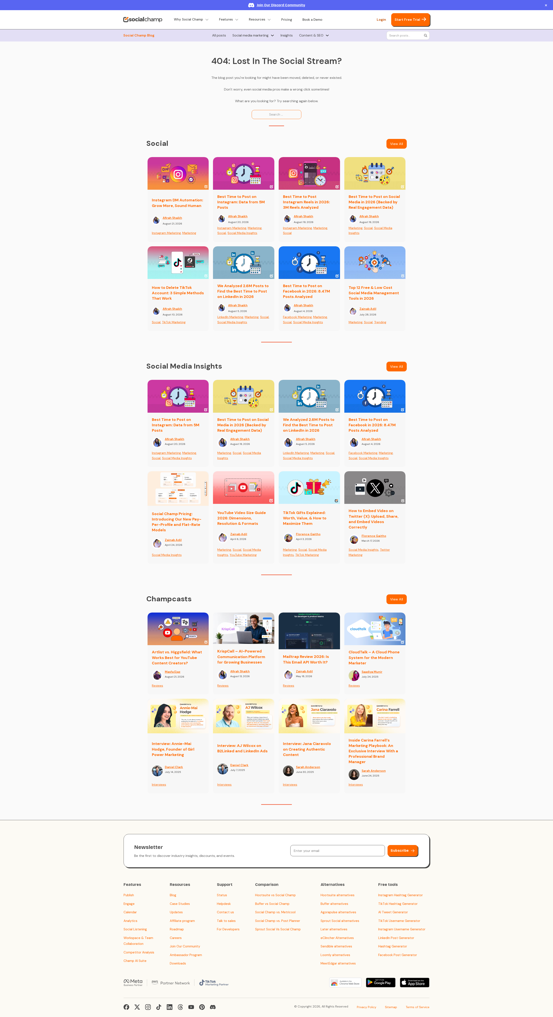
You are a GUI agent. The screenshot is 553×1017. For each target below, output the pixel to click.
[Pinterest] (202, 1007)
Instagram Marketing (166, 233)
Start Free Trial (407, 19)
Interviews (159, 784)
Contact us (225, 912)
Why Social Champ (188, 19)
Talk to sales (226, 921)
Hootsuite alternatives (337, 895)
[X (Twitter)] (137, 1007)
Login (381, 19)
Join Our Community (185, 946)
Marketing (189, 233)
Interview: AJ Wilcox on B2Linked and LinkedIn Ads (242, 748)
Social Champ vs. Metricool (275, 912)
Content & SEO (311, 35)
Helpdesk (224, 904)
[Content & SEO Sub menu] (327, 35)
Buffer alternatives (334, 904)
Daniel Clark (174, 767)
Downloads (178, 963)
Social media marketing (250, 35)
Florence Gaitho (308, 534)
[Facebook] (126, 1007)
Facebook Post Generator (397, 955)
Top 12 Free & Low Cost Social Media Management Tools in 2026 (374, 293)
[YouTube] (191, 1007)
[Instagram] (148, 1007)
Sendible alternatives (336, 946)
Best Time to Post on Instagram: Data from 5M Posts (241, 202)
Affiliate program (182, 921)
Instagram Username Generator (401, 929)
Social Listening (135, 929)
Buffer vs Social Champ (272, 904)
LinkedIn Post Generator (396, 938)
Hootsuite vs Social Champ (275, 895)
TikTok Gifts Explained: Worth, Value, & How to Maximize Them (304, 518)
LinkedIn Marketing (230, 317)
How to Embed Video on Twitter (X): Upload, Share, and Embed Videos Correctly (373, 519)
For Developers (228, 929)
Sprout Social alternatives (340, 921)
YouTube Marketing (243, 555)
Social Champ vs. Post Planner (277, 921)
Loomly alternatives (335, 955)
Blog (173, 895)
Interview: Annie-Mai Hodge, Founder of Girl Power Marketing (173, 749)
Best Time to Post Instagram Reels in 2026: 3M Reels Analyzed (306, 202)
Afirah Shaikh (172, 218)
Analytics (130, 921)
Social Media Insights (242, 233)
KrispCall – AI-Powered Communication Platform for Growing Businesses (241, 657)
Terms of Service (417, 1007)
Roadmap (177, 929)
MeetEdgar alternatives (338, 963)
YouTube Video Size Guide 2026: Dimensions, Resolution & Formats (241, 518)
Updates (176, 912)
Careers (176, 938)
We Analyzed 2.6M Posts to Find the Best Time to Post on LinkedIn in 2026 (243, 291)
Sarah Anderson (308, 767)
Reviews (157, 686)
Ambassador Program (186, 955)
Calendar (130, 912)
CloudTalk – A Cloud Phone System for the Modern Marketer (374, 657)
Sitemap (391, 1007)
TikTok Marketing (174, 322)
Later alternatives (334, 929)
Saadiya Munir (372, 672)
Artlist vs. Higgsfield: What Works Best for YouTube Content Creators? (177, 657)
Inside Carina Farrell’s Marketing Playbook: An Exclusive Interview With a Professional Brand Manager (373, 751)
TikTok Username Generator (399, 921)
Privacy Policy (366, 1007)
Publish (129, 895)
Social (221, 233)
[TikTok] (159, 1007)
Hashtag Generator (392, 946)
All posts (219, 35)
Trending (380, 322)
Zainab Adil (367, 309)
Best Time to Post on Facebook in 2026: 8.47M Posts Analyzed (306, 291)
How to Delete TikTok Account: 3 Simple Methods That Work (178, 293)
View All (396, 144)
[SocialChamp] (142, 19)
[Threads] (180, 1007)
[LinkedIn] (169, 1007)
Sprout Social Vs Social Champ (278, 929)
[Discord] (213, 1007)
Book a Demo (312, 20)
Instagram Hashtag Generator (400, 895)
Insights (287, 35)
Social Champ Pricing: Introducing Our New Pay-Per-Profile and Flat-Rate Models (176, 522)
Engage (129, 904)
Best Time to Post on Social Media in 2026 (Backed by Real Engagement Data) (374, 202)
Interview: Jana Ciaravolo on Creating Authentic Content (307, 749)
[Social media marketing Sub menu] (272, 35)
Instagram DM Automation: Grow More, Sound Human (177, 202)
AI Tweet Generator (393, 912)
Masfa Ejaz (172, 672)
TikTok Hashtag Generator (398, 904)
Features (226, 19)
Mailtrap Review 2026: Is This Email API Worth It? (306, 659)
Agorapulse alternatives (338, 912)
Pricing (286, 20)
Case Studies (180, 904)
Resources (257, 19)
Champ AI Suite (135, 961)
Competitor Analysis (139, 952)
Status (222, 895)
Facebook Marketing (297, 317)
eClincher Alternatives (337, 938)
